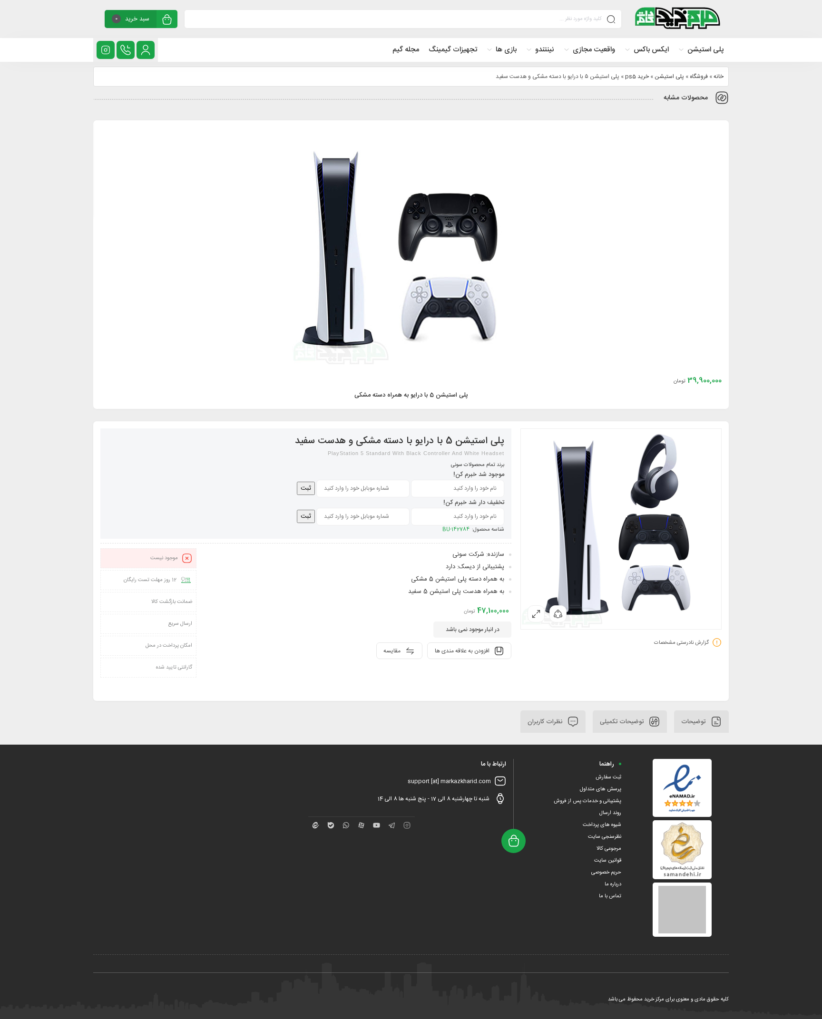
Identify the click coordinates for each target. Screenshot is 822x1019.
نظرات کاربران (546, 721)
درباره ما (613, 884)
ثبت (306, 488)
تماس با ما (610, 896)
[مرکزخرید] (677, 19)
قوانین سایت (607, 860)
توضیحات (694, 721)
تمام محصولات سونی (473, 465)
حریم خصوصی (606, 872)
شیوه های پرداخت (602, 825)
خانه (719, 76)
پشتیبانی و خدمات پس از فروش (587, 801)
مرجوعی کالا (609, 848)
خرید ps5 (637, 76)
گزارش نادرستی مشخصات (681, 642)
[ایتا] (315, 825)
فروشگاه (699, 76)
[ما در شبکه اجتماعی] (106, 50)
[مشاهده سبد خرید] (167, 20)
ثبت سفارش (608, 777)
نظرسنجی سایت (604, 837)
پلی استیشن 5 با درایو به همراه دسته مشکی (411, 395)
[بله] (331, 825)
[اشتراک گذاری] (558, 613)
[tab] (701, 721)
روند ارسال (610, 813)
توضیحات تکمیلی (623, 721)
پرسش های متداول (600, 789)
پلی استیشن (669, 76)
